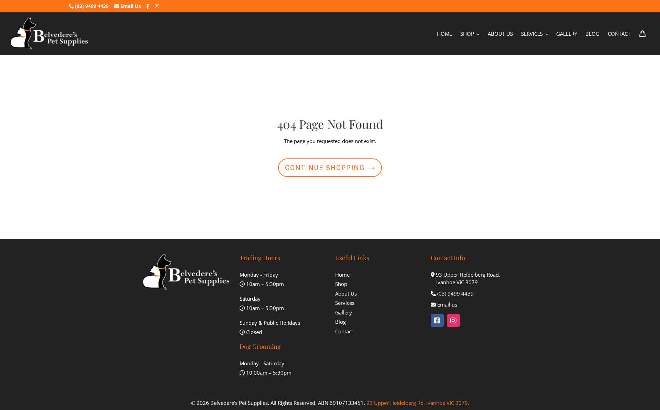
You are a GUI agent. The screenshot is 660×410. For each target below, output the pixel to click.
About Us (346, 293)
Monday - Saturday (262, 363)
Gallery (343, 312)
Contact (344, 331)
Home (342, 274)
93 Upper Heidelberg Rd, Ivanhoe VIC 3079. (417, 402)
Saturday (250, 298)
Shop (341, 283)
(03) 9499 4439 (91, 6)
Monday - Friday (259, 274)
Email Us (130, 6)
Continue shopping (324, 168)
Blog (340, 321)
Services (344, 302)
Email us (447, 304)
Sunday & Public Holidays (270, 322)
